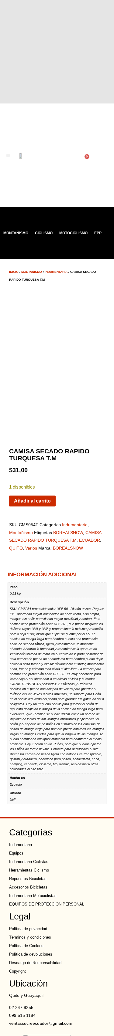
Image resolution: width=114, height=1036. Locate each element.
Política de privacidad (28, 928)
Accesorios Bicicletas (28, 887)
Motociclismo (73, 233)
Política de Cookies (26, 945)
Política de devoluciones (30, 954)
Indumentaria (56, 271)
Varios (31, 548)
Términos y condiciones (30, 937)
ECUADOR (89, 540)
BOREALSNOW (68, 532)
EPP (98, 233)
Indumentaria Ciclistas (28, 861)
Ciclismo (44, 233)
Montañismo (15, 233)
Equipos (16, 853)
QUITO (16, 548)
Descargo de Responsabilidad (35, 962)
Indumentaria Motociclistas (33, 895)
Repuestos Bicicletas (28, 878)
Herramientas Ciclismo (29, 870)
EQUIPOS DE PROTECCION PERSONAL (46, 904)
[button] (8, 155)
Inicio (14, 271)
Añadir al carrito (32, 500)
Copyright (17, 971)
